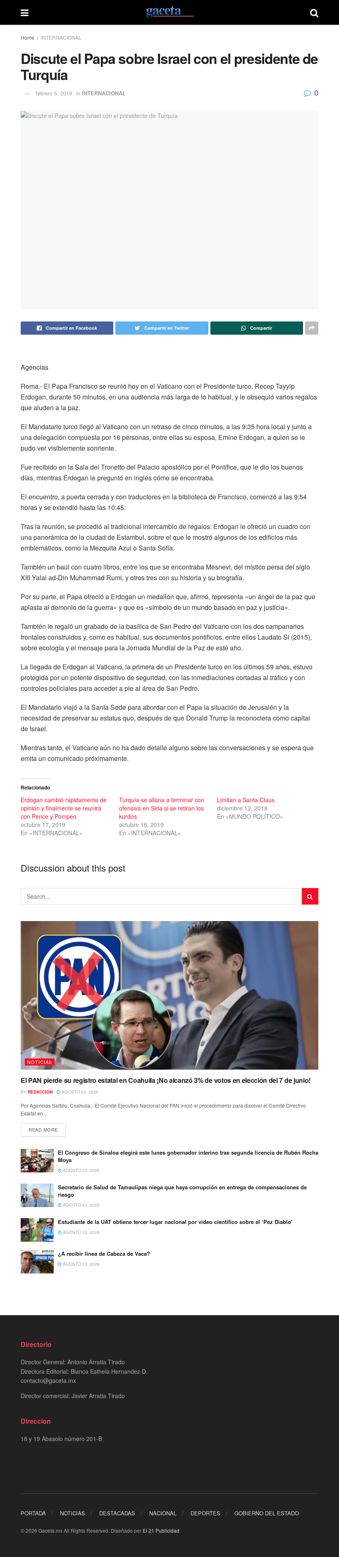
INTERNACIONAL (61, 37)
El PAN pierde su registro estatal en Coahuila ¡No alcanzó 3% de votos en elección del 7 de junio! (165, 1080)
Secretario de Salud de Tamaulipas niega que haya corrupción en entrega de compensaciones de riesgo (182, 1190)
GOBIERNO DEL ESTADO (266, 1513)
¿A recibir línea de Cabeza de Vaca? (104, 1253)
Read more (43, 1129)
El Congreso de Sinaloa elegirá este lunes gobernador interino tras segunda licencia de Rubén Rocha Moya (188, 1156)
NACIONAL (163, 1513)
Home (27, 37)
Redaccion (40, 1092)
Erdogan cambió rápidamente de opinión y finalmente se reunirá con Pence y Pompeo (64, 808)
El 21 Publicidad (161, 1530)
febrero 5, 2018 (54, 93)
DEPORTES (205, 1513)
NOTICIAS (39, 1061)
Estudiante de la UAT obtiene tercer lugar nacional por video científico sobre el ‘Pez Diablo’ (175, 1222)
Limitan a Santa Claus (246, 800)
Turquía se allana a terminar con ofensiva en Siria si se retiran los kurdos (161, 808)
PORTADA (33, 1513)
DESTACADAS (117, 1513)
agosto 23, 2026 (79, 1092)
